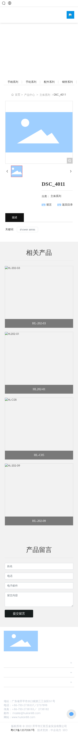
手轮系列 (31, 82)
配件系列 (49, 82)
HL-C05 (39, 455)
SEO (65, 730)
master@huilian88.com (26, 713)
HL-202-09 (39, 520)
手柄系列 (13, 82)
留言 (49, 204)
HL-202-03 (39, 323)
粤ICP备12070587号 (23, 730)
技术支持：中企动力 (49, 730)
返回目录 (67, 204)
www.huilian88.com (23, 717)
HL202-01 (39, 389)
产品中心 (29, 94)
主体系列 (45, 94)
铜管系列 (67, 82)
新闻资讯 (11, 682)
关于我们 (11, 662)
